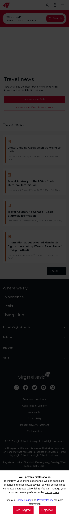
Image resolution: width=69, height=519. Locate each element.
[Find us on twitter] (34, 387)
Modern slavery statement (34, 425)
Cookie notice (34, 431)
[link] (34, 288)
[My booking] (55, 5)
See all (54, 271)
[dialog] (34, 494)
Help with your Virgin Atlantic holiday (34, 107)
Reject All (47, 510)
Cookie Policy (23, 500)
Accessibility (34, 419)
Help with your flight (34, 99)
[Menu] (62, 5)
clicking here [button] (52, 492)
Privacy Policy (45, 500)
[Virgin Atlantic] (12, 5)
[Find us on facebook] (25, 387)
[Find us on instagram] (16, 387)
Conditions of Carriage (34, 406)
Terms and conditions (34, 399)
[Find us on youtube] (43, 387)
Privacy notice (34, 412)
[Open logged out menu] (47, 5)
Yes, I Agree (23, 510)
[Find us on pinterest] (52, 387)
